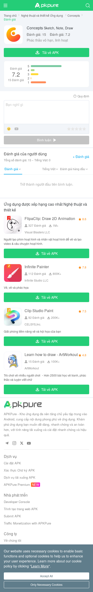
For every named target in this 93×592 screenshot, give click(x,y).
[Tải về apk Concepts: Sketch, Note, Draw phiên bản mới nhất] (13, 34)
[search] (87, 5)
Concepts (73, 15)
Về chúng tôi (12, 540)
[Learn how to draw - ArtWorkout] (13, 361)
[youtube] (29, 443)
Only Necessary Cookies (46, 584)
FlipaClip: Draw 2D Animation (50, 218)
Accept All (46, 576)
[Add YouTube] (16, 129)
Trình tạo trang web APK (21, 509)
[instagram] (14, 443)
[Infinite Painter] (13, 273)
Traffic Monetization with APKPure (27, 523)
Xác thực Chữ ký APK (19, 470)
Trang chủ (10, 15)
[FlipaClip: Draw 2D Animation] (13, 225)
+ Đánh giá (81, 156)
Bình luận (44, 140)
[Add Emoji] (9, 129)
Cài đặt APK (12, 463)
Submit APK (12, 516)
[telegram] (7, 443)
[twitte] (22, 443)
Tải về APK (49, 253)
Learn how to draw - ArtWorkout (51, 354)
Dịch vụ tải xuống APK (19, 477)
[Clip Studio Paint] (13, 317)
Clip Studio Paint (39, 310)
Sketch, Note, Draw (50, 28)
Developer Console (17, 501)
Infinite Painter (37, 266)
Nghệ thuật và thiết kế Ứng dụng (42, 15)
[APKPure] (46, 5)
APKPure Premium (17, 484)
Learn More (40, 566)
